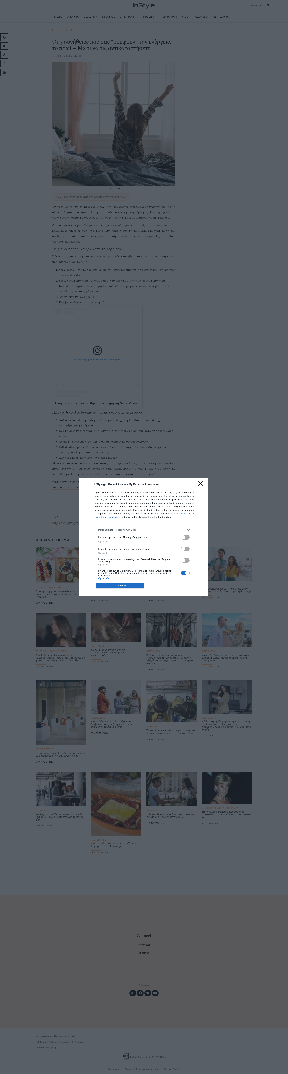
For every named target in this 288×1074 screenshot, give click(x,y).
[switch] (185, 537)
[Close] (201, 484)
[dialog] (144, 537)
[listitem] (144, 530)
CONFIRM (120, 585)
